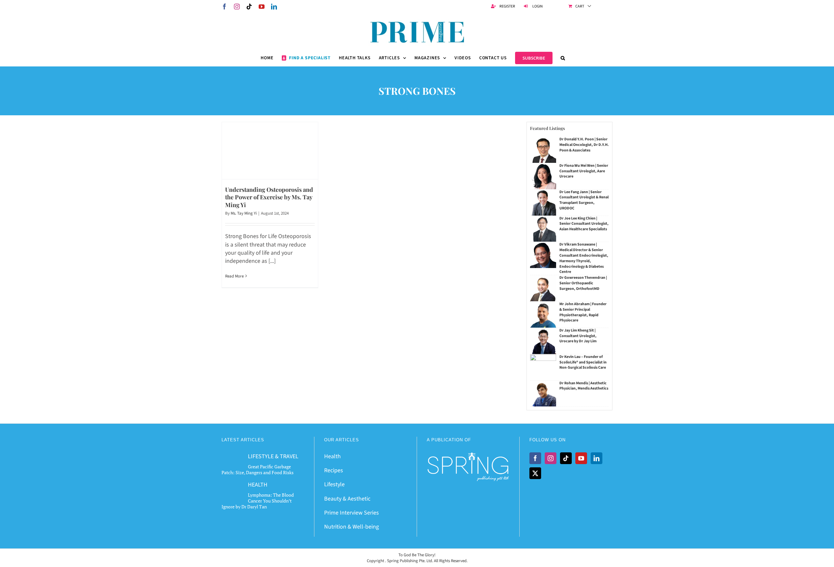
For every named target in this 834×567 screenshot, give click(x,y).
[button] (563, 58)
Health (332, 456)
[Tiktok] (566, 458)
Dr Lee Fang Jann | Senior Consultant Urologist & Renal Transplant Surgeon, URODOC (584, 200)
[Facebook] (535, 458)
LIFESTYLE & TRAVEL (273, 456)
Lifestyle (334, 484)
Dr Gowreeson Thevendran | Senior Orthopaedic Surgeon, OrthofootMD (583, 283)
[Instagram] (550, 458)
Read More (234, 276)
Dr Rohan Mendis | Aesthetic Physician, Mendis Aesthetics (583, 385)
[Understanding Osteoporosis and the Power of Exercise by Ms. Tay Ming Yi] (270, 150)
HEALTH (257, 485)
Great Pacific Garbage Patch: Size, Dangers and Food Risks (258, 469)
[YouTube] (581, 458)
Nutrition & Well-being (351, 527)
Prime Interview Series (351, 513)
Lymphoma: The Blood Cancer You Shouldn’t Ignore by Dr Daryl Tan (258, 501)
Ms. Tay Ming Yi (244, 213)
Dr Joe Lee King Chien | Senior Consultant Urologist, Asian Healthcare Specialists (584, 224)
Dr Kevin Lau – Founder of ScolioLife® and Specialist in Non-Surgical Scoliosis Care (583, 362)
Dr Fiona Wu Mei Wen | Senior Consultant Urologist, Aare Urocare (583, 171)
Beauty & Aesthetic (347, 499)
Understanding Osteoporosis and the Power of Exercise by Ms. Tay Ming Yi (269, 197)
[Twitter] (535, 473)
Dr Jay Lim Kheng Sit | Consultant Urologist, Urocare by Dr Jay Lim (578, 336)
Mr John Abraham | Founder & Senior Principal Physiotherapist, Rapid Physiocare (583, 312)
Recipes (333, 470)
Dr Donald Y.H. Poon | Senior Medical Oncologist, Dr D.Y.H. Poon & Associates (584, 144)
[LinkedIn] (596, 458)
